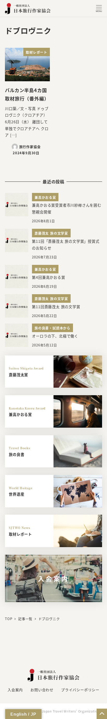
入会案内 (15, 689)
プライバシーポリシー (80, 689)
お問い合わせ (42, 689)
